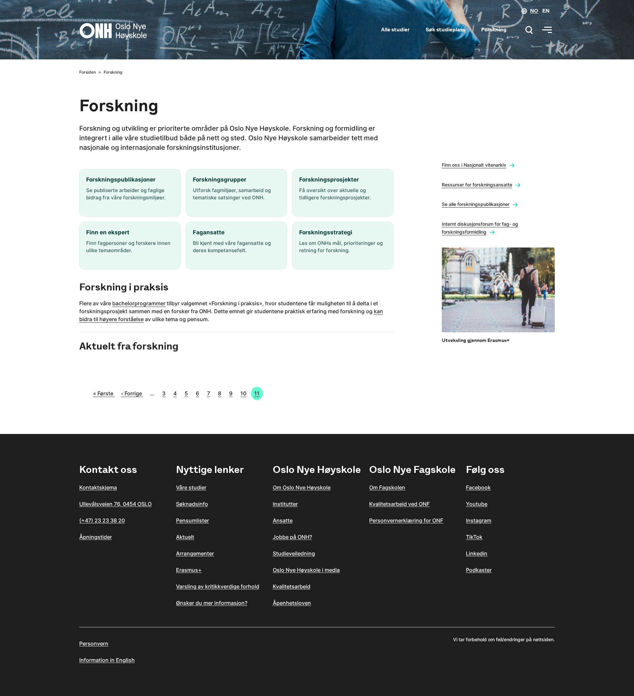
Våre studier (191, 487)
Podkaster (479, 570)
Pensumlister (192, 520)
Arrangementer (195, 553)
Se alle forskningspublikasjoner (476, 204)
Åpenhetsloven (292, 603)
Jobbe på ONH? (292, 537)
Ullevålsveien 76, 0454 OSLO (115, 504)
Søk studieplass (445, 29)
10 (243, 393)
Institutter (285, 504)
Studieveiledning (294, 553)
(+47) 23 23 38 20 (102, 520)
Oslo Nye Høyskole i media (306, 570)
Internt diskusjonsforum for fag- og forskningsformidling (480, 228)
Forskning (494, 29)
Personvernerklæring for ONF (406, 520)
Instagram (478, 520)
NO (534, 11)
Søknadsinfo (192, 504)
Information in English (107, 660)
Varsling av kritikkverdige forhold (217, 586)
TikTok (474, 537)
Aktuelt (185, 537)
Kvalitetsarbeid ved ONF (399, 504)
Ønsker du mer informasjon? (211, 603)
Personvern (93, 643)
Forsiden (87, 72)
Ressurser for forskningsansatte (477, 184)
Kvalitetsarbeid (291, 586)
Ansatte (283, 520)
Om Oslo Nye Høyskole (302, 487)
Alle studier (395, 29)
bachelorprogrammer (138, 303)
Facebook (478, 487)
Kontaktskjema (98, 487)
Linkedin (476, 553)
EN (545, 11)
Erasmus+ (189, 570)
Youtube (476, 504)
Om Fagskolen (387, 487)
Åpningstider (95, 537)
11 (257, 393)
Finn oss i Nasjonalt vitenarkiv (474, 165)
